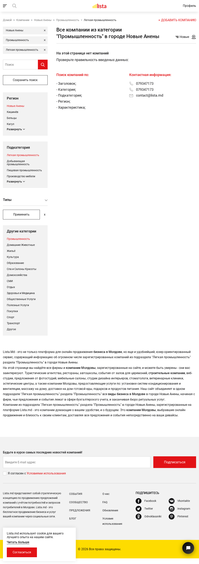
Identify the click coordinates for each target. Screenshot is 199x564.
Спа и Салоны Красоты (21, 269)
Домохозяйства (17, 275)
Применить (21, 214)
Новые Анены (42, 20)
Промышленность (67, 20)
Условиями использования (46, 473)
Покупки (12, 311)
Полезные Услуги (18, 305)
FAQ (104, 502)
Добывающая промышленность (18, 163)
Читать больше (18, 542)
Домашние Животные (21, 244)
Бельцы (12, 118)
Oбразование (15, 263)
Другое (11, 329)
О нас (105, 493)
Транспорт (13, 323)
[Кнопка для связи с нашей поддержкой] (188, 548)
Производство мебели (21, 176)
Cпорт (10, 317)
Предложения (79, 510)
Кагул (10, 124)
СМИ (10, 281)
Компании (22, 20)
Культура (13, 256)
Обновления (110, 510)
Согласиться (22, 552)
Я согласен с (17, 473)
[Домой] (99, 5)
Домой (7, 20)
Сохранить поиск (25, 80)
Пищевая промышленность (24, 170)
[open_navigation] (5, 6)
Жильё (11, 250)
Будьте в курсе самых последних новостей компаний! (42, 452)
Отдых (11, 287)
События (75, 493)
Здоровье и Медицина (21, 293)
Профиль (189, 6)
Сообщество (78, 502)
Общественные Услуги (21, 299)
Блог (72, 518)
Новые (184, 37)
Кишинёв (12, 111)
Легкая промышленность (23, 155)
